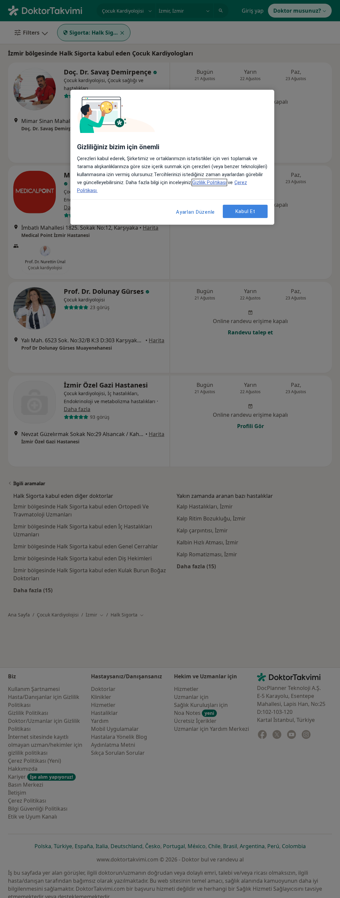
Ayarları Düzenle (195, 212)
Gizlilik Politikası (209, 182)
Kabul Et (245, 211)
